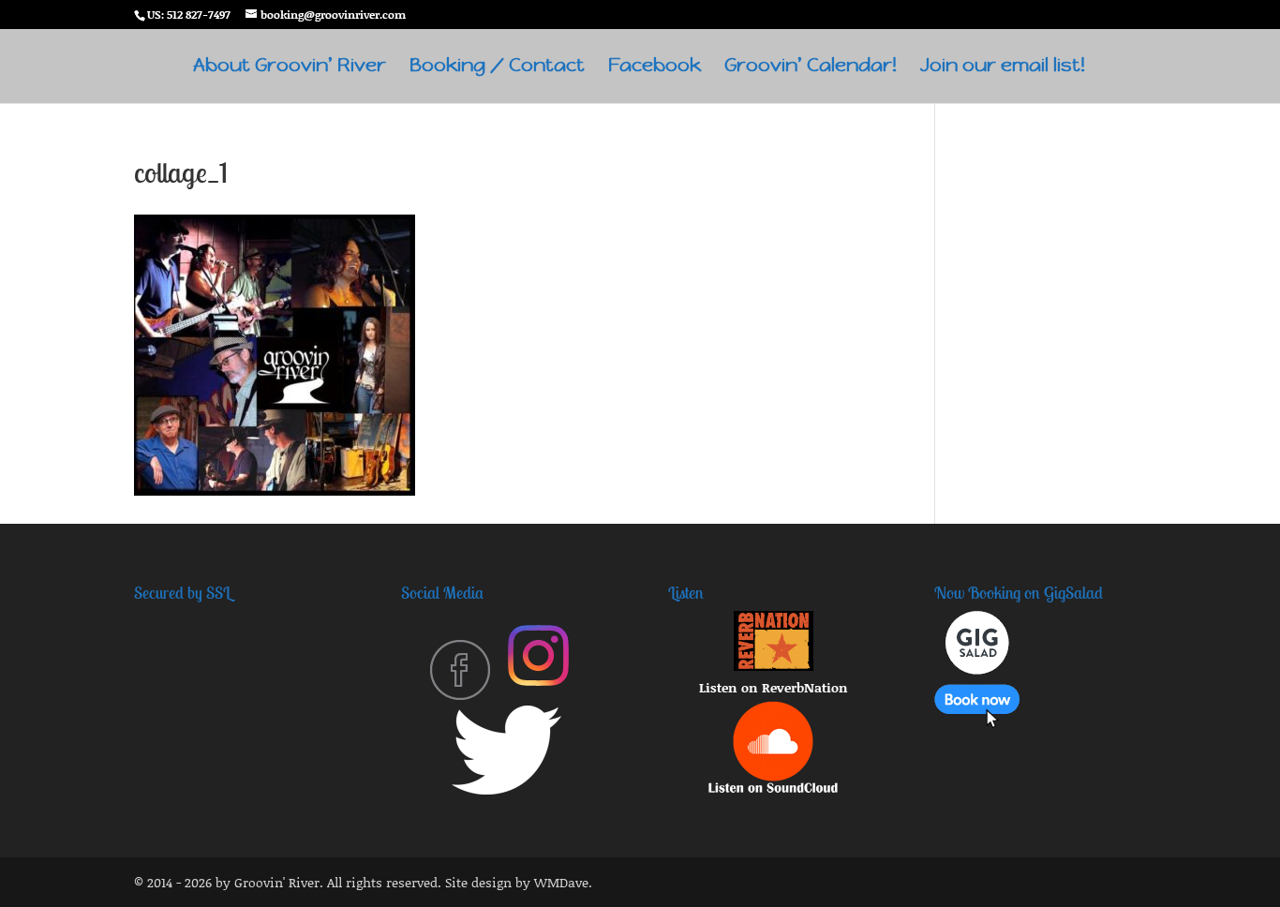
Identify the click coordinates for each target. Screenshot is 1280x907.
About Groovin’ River (289, 68)
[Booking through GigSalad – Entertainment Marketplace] (977, 723)
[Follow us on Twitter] (506, 789)
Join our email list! (1002, 68)
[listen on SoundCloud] (773, 787)
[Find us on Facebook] (460, 695)
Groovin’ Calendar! (810, 68)
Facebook (654, 68)
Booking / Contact (497, 68)
